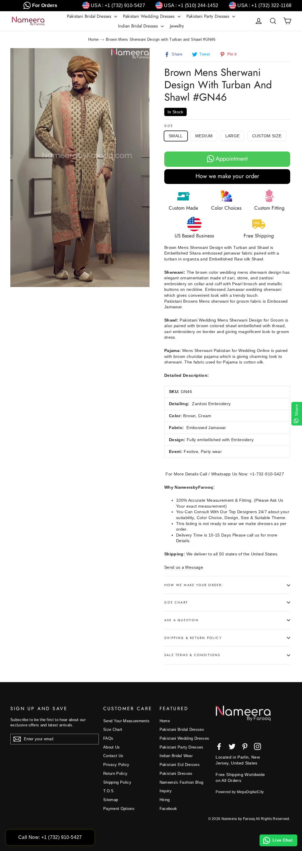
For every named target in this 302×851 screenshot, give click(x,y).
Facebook (168, 808)
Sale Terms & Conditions (192, 655)
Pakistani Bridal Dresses (90, 16)
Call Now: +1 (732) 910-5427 (50, 837)
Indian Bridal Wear (176, 756)
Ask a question (181, 620)
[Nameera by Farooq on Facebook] (219, 746)
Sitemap (110, 800)
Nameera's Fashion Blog (181, 782)
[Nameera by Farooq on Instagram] (257, 746)
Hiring (165, 800)
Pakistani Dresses (176, 773)
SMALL (176, 135)
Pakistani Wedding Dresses (149, 16)
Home (93, 39)
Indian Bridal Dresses (138, 26)
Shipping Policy (117, 782)
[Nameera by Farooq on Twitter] (232, 746)
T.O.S (108, 791)
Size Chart (176, 602)
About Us (111, 747)
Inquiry (166, 791)
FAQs (108, 738)
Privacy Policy (116, 764)
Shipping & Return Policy (193, 637)
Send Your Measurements (126, 721)
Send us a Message (183, 567)
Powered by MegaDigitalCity (240, 792)
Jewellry (177, 26)
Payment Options (118, 808)
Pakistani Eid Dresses (180, 764)
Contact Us (113, 756)
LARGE (232, 135)
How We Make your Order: (193, 585)
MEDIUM (204, 135)
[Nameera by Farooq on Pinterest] (244, 746)
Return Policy (115, 773)
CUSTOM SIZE (267, 135)
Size (168, 126)
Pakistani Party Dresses (208, 16)
